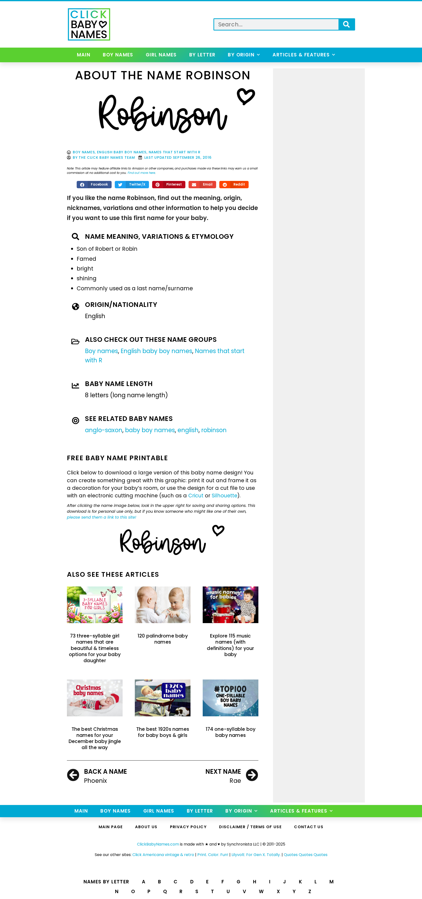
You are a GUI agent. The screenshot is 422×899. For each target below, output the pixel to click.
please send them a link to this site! (101, 517)
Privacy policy (188, 827)
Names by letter (106, 881)
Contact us (308, 827)
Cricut (195, 495)
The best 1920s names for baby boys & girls (162, 732)
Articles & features (301, 55)
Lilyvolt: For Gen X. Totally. (256, 854)
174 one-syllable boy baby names (231, 732)
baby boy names (150, 430)
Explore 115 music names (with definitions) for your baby (230, 645)
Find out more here (141, 173)
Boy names (118, 55)
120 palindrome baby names (162, 639)
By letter (202, 55)
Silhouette (224, 495)
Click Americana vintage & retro (163, 854)
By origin (241, 55)
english (188, 430)
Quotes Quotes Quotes (305, 854)
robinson (214, 430)
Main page (111, 827)
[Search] (346, 24)
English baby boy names (122, 152)
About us (146, 827)
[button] (94, 184)
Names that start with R (174, 152)
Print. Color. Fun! (212, 854)
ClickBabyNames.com (158, 844)
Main (84, 55)
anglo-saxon (103, 430)
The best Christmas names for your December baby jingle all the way (95, 738)
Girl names (161, 55)
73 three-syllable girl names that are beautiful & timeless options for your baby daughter (95, 648)
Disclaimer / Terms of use (250, 827)
